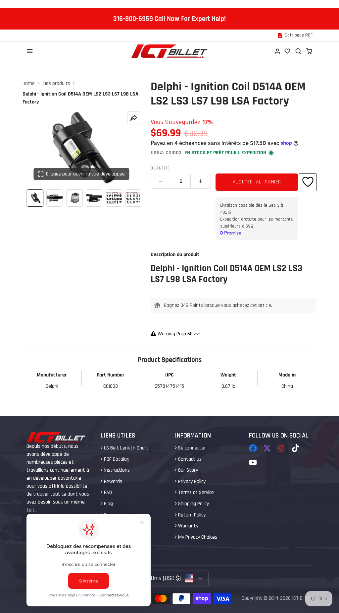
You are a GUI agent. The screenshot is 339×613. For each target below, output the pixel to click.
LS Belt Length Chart (126, 447)
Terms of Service (195, 492)
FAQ (107, 492)
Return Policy (191, 514)
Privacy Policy (191, 481)
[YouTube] (253, 462)
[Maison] (169, 51)
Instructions (116, 470)
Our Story (187, 470)
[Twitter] (267, 448)
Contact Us (189, 459)
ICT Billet (301, 598)
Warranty (187, 525)
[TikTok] (296, 448)
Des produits (56, 83)
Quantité (160, 168)
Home (29, 83)
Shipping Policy (193, 503)
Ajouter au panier (257, 181)
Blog (108, 503)
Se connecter (191, 447)
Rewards (112, 481)
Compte (277, 51)
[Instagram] (281, 448)
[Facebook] (253, 448)
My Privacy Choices (197, 537)
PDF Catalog (116, 459)
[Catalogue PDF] (295, 35)
